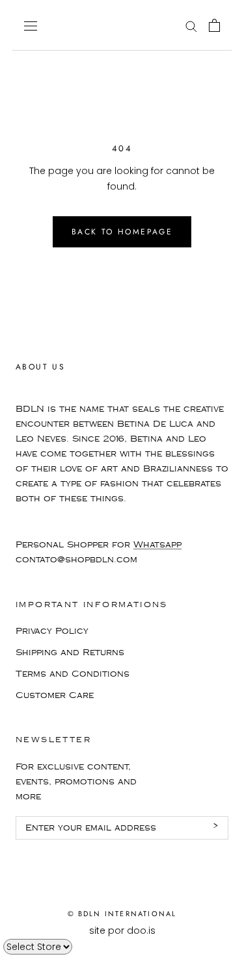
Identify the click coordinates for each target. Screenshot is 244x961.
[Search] (191, 25)
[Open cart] (214, 25)
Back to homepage (122, 232)
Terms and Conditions (72, 674)
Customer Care (55, 695)
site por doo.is (122, 930)
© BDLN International (122, 913)
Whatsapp (157, 545)
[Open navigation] (30, 25)
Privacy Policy (52, 631)
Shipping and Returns (70, 652)
